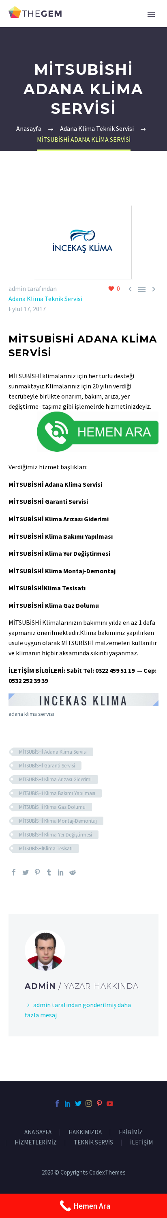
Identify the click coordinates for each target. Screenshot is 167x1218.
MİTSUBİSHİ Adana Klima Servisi (53, 751)
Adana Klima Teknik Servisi (45, 299)
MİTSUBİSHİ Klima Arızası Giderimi (55, 779)
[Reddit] (72, 872)
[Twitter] (25, 872)
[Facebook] (14, 872)
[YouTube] (110, 1103)
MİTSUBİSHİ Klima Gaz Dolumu (52, 807)
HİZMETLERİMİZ (36, 1143)
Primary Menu (151, 14)
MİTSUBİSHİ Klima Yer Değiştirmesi (55, 834)
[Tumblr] (49, 872)
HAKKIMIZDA (85, 1132)
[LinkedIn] (61, 872)
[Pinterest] (37, 872)
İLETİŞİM (141, 1143)
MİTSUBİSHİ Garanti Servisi (47, 765)
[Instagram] (89, 1103)
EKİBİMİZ (131, 1132)
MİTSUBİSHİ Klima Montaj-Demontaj (58, 820)
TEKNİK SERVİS (93, 1143)
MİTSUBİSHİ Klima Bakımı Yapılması (57, 793)
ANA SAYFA (37, 1132)
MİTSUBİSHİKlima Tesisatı (46, 848)
